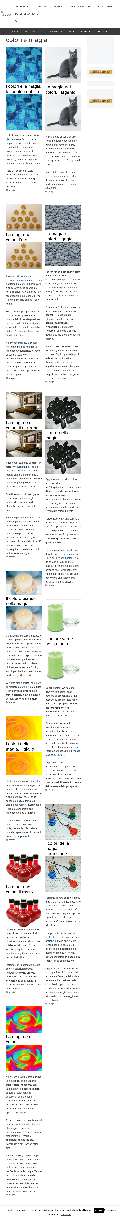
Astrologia (22, 6)
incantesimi (51, 299)
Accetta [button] (98, 1210)
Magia (42, 6)
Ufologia (85, 31)
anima (20, 800)
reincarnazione (66, 558)
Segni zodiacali (80, 6)
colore (9, 163)
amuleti (49, 715)
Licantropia (56, 31)
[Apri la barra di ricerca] (16, 21)
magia (9, 143)
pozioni (22, 651)
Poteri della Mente (26, 13)
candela (49, 988)
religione (67, 562)
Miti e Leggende (34, 31)
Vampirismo (102, 31)
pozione (49, 941)
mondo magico (18, 342)
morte (53, 534)
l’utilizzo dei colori (67, 307)
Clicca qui (66, 1214)
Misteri (58, 6)
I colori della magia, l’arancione (57, 848)
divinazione (51, 180)
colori (38, 781)
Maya (71, 31)
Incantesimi (105, 6)
